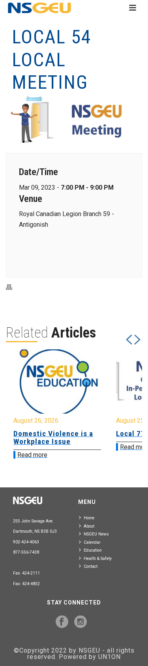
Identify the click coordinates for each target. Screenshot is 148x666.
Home (89, 517)
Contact (90, 566)
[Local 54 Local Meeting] (74, 120)
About (89, 526)
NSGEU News (96, 534)
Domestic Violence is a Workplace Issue (53, 437)
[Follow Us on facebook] (62, 622)
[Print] (13, 287)
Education (93, 550)
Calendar (92, 542)
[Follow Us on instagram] (80, 622)
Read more (32, 455)
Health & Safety (98, 558)
